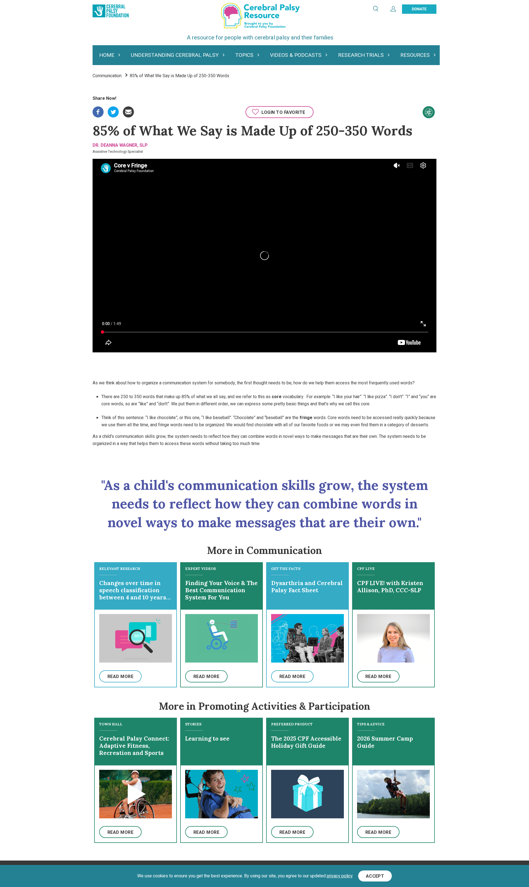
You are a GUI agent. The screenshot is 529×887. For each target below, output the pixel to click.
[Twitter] (113, 110)
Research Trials (361, 55)
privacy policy (340, 876)
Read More (120, 676)
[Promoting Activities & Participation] (428, 112)
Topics (244, 55)
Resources (415, 55)
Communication (107, 76)
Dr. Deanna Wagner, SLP (120, 145)
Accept (375, 876)
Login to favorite (283, 112)
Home (106, 55)
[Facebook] (98, 110)
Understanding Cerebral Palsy (175, 55)
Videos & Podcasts (296, 55)
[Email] (128, 110)
